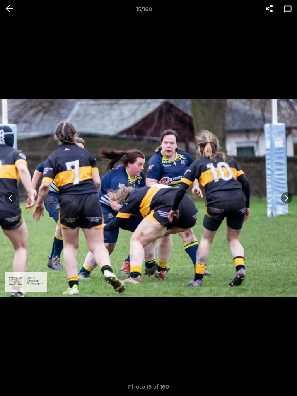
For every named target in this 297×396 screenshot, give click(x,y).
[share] (269, 9)
